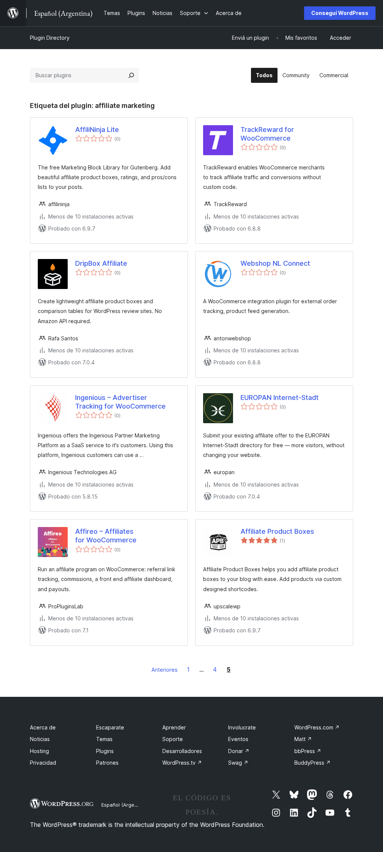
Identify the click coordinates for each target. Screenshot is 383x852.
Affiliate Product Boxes (277, 531)
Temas (104, 739)
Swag (238, 762)
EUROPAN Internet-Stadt (279, 397)
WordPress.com (317, 727)
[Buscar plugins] (131, 75)
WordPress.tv (182, 762)
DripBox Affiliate (101, 263)
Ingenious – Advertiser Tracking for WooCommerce (120, 402)
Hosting (39, 751)
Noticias (40, 739)
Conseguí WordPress (339, 13)
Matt (303, 739)
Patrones (107, 762)
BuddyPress (312, 762)
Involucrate (242, 727)
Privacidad (43, 762)
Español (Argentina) (124, 805)
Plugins (105, 751)
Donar (238, 751)
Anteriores (164, 669)
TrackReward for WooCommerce (267, 134)
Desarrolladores (182, 751)
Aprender (174, 727)
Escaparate (110, 727)
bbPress (307, 751)
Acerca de (43, 727)
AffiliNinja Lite (97, 129)
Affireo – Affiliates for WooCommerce (106, 535)
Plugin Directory (50, 37)
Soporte (172, 739)
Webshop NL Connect (275, 263)
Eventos (238, 739)
